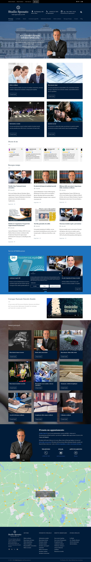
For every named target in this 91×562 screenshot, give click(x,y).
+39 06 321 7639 (53, 11)
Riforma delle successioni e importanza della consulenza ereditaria (70, 187)
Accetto (45, 496)
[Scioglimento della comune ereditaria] (45, 403)
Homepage (10, 18)
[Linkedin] (79, 1)
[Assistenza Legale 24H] (26, 266)
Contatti (76, 18)
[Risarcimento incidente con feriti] (19, 371)
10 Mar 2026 (63, 190)
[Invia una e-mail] (60, 452)
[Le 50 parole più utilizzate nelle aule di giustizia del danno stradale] (65, 266)
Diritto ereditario (57, 18)
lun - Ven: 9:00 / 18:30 (70, 11)
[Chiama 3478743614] (80, 1)
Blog (81, 18)
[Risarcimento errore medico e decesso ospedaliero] (45, 371)
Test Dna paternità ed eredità (42, 224)
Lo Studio (18, 18)
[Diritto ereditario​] (26, 73)
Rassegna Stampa (68, 18)
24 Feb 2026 (12, 227)
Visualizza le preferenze (55, 286)
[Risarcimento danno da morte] (19, 340)
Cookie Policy (45, 289)
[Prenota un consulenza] (75, 452)
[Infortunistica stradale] (26, 111)
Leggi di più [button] (13, 159)
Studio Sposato (28, 1)
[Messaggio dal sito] (82, 1)
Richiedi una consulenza (77, 560)
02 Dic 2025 (38, 226)
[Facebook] (77, 1)
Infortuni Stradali (11, 1)
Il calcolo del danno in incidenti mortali (45, 186)
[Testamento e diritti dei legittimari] (71, 371)
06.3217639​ (35, 46)
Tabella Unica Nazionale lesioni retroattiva (17, 187)
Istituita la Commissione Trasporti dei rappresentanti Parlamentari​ (19, 224)
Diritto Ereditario (20, 1)
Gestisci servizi (33, 282)
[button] (60, 273)
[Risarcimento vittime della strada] (71, 340)
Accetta (34, 286)
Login (36, 1)
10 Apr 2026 (38, 188)
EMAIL (60, 449)
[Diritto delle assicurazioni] (45, 340)
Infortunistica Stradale (46, 18)
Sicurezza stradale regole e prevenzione (70, 224)
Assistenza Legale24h (33, 18)
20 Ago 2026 (12, 190)
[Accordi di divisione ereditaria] (19, 403)
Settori (24, 18)
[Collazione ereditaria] (71, 403)
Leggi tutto (10, 204)
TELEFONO (46, 449)
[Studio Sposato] (18, 10)
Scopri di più (13, 94)
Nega (44, 286)
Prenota (75, 456)
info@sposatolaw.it (61, 456)
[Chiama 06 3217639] (46, 452)
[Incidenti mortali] (65, 111)
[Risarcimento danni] (65, 73)
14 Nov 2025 (63, 226)
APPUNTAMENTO (75, 449)
